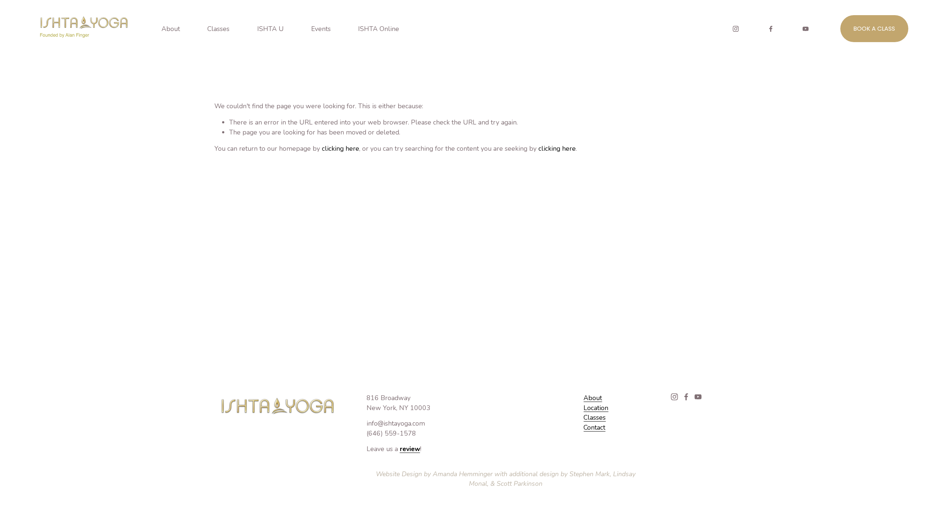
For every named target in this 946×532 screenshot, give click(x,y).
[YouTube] (805, 29)
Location (595, 407)
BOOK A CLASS (874, 28)
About (592, 397)
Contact (594, 427)
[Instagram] (735, 29)
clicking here (340, 148)
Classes (594, 417)
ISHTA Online (378, 28)
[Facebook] (771, 29)
